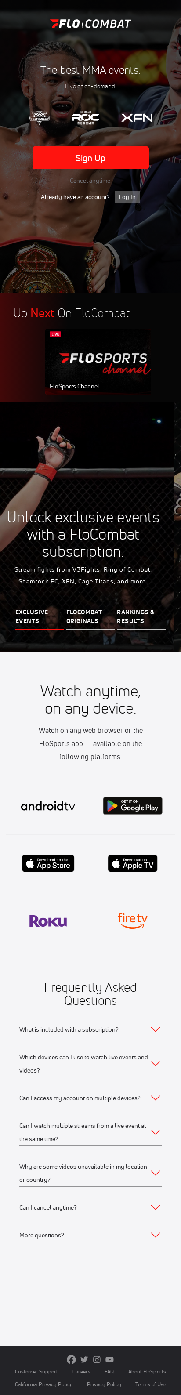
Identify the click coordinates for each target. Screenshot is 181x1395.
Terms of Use (150, 1384)
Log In (127, 197)
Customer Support (36, 1371)
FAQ (109, 1371)
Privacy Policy (104, 1384)
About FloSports (147, 1371)
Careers (81, 1371)
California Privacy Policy (44, 1384)
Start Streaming (103, 370)
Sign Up (91, 157)
